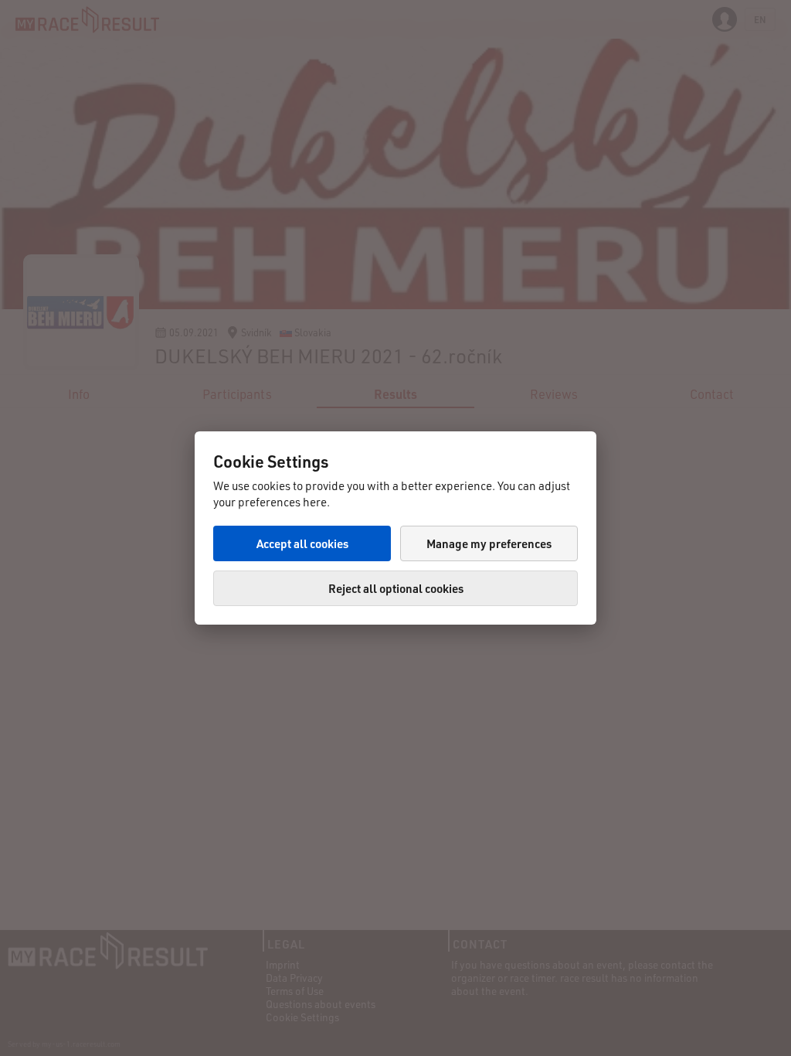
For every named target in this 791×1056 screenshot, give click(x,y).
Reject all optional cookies (395, 588)
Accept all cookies (302, 543)
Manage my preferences (489, 543)
